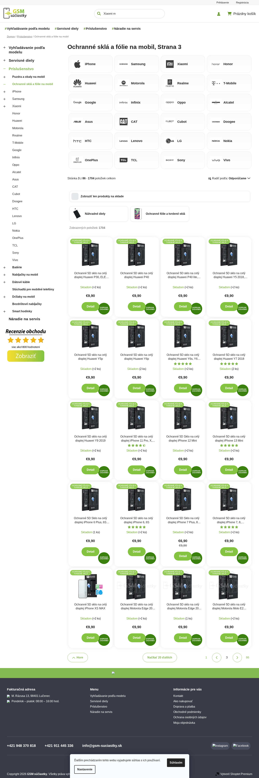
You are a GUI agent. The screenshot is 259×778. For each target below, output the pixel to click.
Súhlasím (176, 762)
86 (247, 657)
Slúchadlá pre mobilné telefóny (33, 289)
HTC (15, 208)
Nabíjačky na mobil (25, 274)
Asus (15, 179)
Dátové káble (21, 282)
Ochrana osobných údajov (189, 717)
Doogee (17, 201)
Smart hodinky (22, 311)
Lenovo (17, 216)
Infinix (16, 157)
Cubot (16, 194)
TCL (15, 245)
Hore (80, 657)
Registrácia (242, 2)
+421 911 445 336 (59, 746)
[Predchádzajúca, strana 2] (216, 657)
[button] (159, 196)
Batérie (17, 267)
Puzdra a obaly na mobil (28, 76)
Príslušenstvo (21, 69)
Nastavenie (84, 769)
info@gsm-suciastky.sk (102, 746)
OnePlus (17, 237)
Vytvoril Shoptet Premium (236, 774)
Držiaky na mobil (23, 296)
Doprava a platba (184, 706)
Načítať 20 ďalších (159, 657)
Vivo (15, 260)
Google (17, 150)
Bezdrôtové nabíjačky (27, 303)
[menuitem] (28, 29)
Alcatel (16, 172)
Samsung (18, 98)
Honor (16, 113)
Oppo (15, 164)
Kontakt (178, 695)
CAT (15, 186)
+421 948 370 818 (21, 746)
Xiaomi (16, 106)
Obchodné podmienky (187, 711)
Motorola (17, 128)
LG (14, 223)
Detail (90, 306)
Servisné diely (21, 60)
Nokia (16, 230)
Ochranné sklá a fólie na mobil (32, 84)
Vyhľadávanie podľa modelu (27, 50)
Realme (17, 135)
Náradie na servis (24, 319)
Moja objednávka (184, 722)
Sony (15, 252)
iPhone (16, 91)
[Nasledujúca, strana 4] (237, 657)
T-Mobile (17, 142)
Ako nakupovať (183, 701)
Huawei (17, 120)
